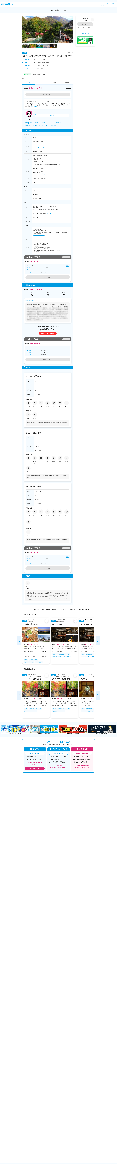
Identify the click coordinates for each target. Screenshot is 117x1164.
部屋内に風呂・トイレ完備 (64, 654)
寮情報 (54, 82)
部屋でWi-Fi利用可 (34, 122)
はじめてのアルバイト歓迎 (31, 125)
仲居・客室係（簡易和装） (35, 676)
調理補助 (31, 621)
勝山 (34, 619)
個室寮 (26, 122)
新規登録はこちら (34, 768)
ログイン (84, 33)
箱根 (92, 674)
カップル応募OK (52, 125)
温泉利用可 (42, 122)
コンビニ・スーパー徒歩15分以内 (54, 122)
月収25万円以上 (39, 662)
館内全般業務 (61, 621)
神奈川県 (88, 674)
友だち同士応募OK (43, 125)
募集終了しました (47, 94)
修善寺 (34, 674)
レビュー (41, 82)
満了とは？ (49, 213)
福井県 (30, 619)
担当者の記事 (52, 115)
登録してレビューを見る (47, 333)
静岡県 (59, 619)
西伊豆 (63, 619)
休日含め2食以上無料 (29, 662)
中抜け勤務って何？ (46, 174)
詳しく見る (68, 88)
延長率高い (60, 125)
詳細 (29, 82)
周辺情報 (67, 82)
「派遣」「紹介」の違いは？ (39, 147)
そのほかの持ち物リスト (39, 235)
